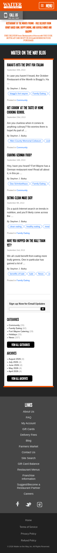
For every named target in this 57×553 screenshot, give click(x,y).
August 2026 (15, 359)
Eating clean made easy (19, 197)
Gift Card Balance (28, 463)
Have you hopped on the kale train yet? (26, 242)
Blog (28, 440)
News (40, 274)
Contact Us (28, 452)
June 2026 (14, 365)
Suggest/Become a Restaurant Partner (28, 486)
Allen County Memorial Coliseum (25, 141)
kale (31, 274)
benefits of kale (17, 274)
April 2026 (13, 371)
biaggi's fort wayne (19, 93)
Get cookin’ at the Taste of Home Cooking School (25, 110)
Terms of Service (29, 527)
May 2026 (13, 368)
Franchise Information (28, 477)
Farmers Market (28, 446)
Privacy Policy (28, 533)
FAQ (28, 417)
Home (28, 520)
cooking (50, 141)
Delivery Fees (28, 434)
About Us (28, 411)
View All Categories (21, 344)
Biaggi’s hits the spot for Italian (25, 64)
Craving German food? (19, 154)
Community (22, 100)
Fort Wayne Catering (19, 331)
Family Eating (39, 93)
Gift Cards (28, 429)
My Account (28, 423)
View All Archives (20, 378)
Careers (28, 493)
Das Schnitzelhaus (19, 183)
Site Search (28, 458)
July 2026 (13, 362)
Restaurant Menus (28, 469)
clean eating (16, 226)
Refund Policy (28, 540)
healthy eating (33, 226)
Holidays (13, 334)
